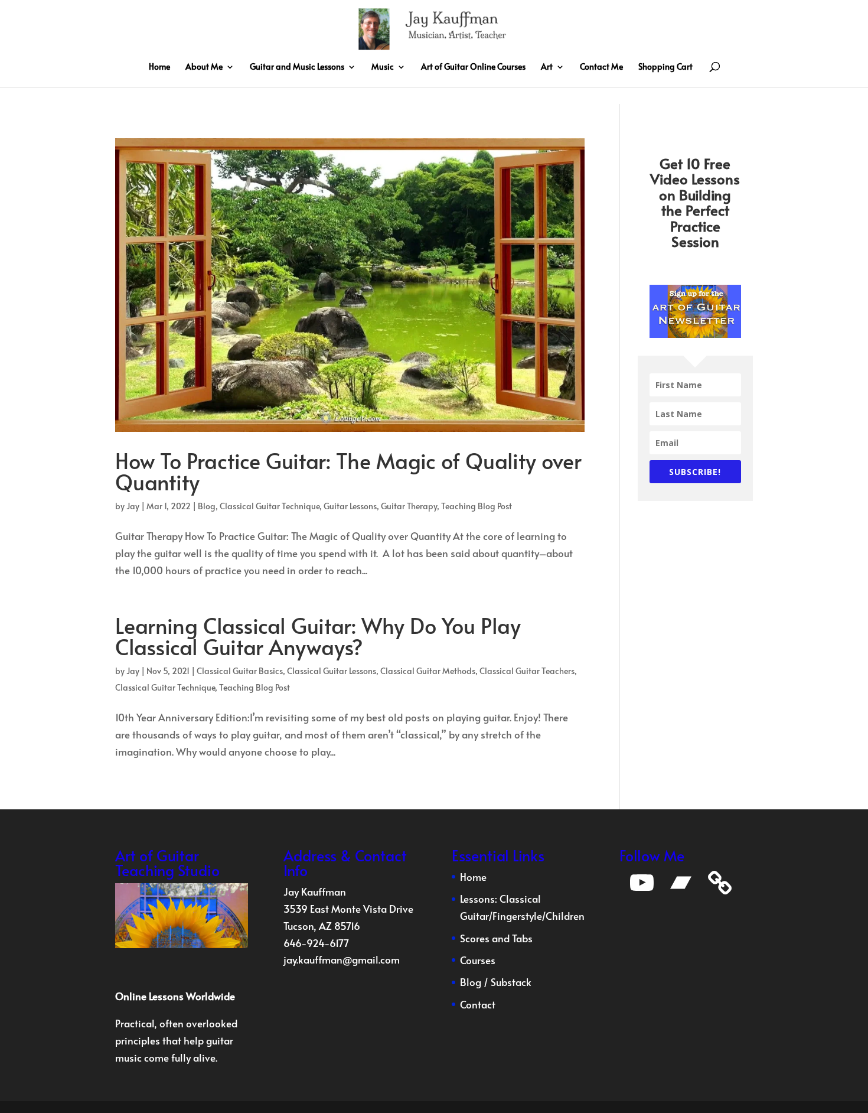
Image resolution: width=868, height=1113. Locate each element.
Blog (207, 506)
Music (382, 67)
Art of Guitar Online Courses (473, 67)
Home (159, 67)
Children (565, 916)
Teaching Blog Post (476, 506)
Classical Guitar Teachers (527, 670)
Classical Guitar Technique (269, 506)
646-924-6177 (316, 943)
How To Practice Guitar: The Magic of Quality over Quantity (348, 470)
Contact (477, 1004)
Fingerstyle (516, 916)
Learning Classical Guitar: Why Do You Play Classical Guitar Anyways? (318, 635)
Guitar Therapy (409, 506)
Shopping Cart (665, 67)
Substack (511, 982)
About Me (204, 67)
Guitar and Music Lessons (297, 67)
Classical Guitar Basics (240, 670)
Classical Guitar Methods (427, 670)
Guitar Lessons (350, 506)
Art (547, 67)
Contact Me (601, 67)
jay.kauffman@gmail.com (341, 959)
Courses (477, 960)
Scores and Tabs (496, 938)
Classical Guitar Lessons (331, 670)
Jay (132, 506)
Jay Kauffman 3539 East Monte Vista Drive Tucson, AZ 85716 (348, 908)
